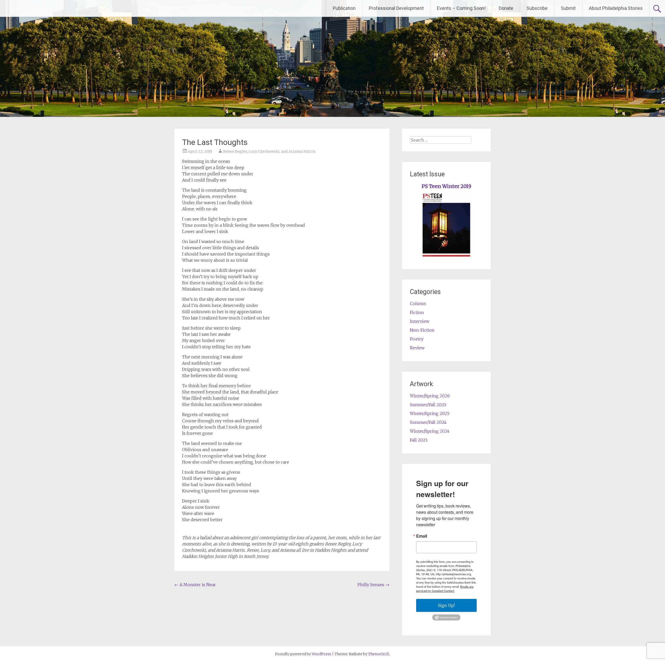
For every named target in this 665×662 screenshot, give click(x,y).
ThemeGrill (378, 654)
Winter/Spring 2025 (429, 413)
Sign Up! (446, 605)
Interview (419, 321)
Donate (506, 8)
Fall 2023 (418, 440)
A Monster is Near (195, 584)
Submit (568, 8)
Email (421, 536)
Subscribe (537, 8)
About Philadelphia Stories (616, 8)
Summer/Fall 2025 (428, 404)
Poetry (416, 339)
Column (418, 303)
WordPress (321, 654)
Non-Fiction (422, 330)
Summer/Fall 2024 (428, 422)
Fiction (417, 312)
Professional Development (396, 8)
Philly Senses (373, 584)
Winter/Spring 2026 (430, 395)
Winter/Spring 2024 (430, 431)
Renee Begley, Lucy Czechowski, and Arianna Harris (269, 151)
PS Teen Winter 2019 (446, 186)
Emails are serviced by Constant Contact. (445, 588)
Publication (344, 8)
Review (417, 347)
